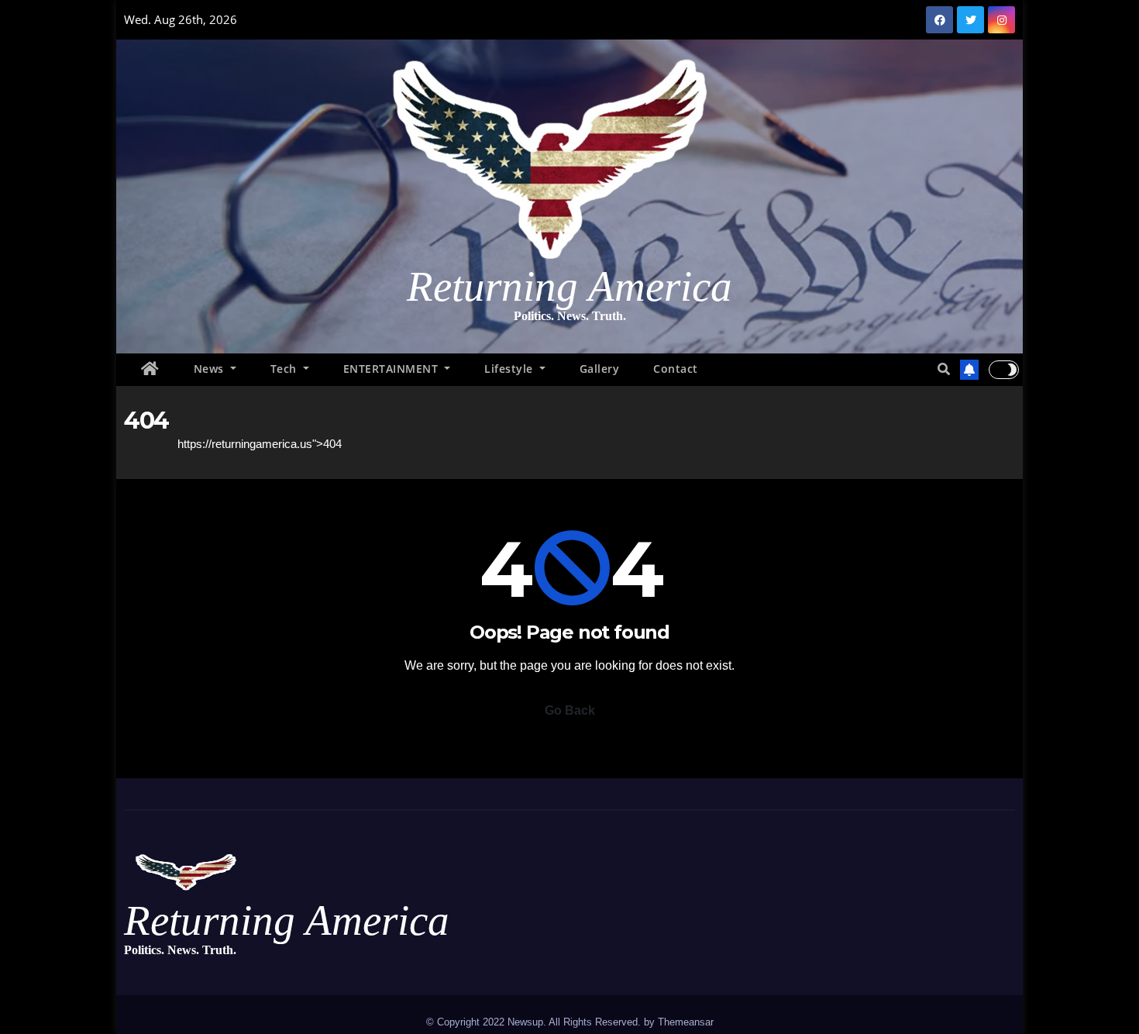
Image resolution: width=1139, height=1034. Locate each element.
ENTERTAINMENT (392, 368)
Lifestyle (510, 368)
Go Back (570, 710)
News (211, 368)
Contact (675, 368)
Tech (285, 368)
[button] (944, 369)
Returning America (569, 286)
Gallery (600, 368)
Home (139, 443)
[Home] (150, 369)
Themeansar (686, 1022)
